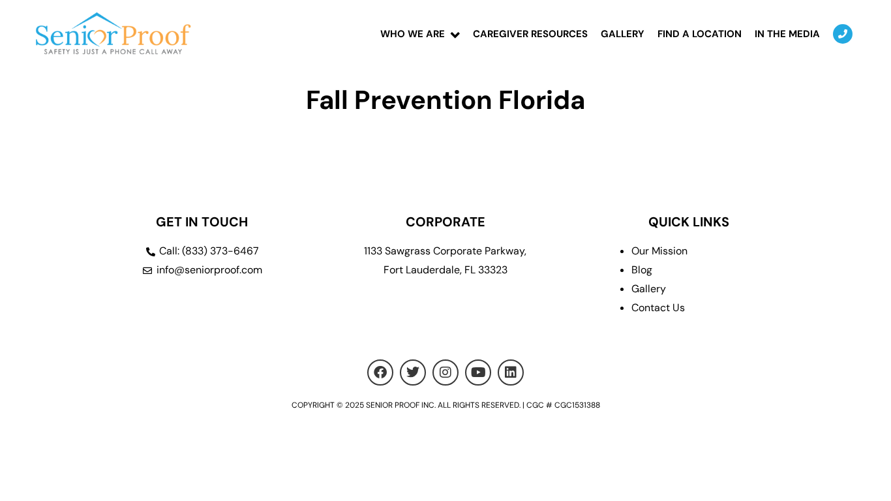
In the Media (787, 33)
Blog (641, 270)
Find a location (699, 33)
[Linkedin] (511, 372)
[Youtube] (478, 372)
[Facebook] (380, 372)
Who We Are (412, 33)
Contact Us (658, 307)
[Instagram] (445, 372)
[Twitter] (413, 372)
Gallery (622, 33)
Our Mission (659, 251)
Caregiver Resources (530, 33)
